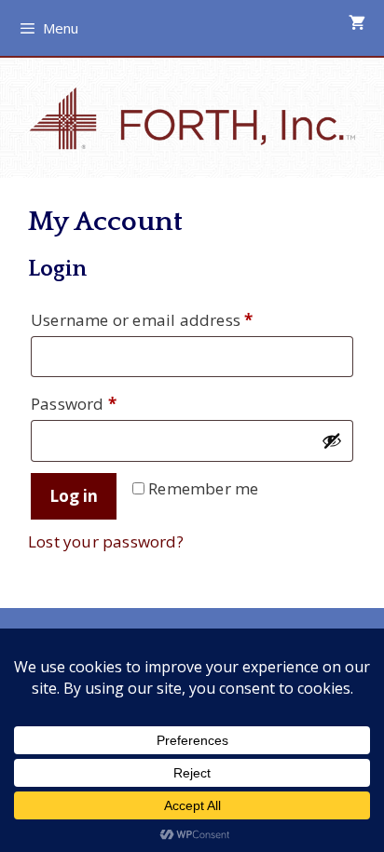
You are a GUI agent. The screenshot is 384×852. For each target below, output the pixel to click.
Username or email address (176, 319)
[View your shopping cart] (357, 23)
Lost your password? (106, 541)
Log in (73, 496)
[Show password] (332, 440)
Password (108, 403)
